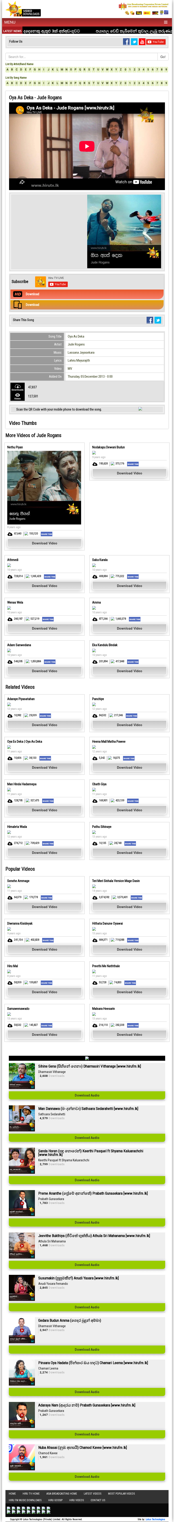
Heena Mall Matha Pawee (109, 741)
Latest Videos (92, 1493)
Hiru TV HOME (31, 1493)
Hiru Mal (12, 966)
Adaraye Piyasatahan (21, 699)
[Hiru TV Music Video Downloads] (23, 8)
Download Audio (87, 1095)
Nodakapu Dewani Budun (108, 447)
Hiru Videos (76, 1500)
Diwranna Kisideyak (20, 923)
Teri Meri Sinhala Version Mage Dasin (116, 881)
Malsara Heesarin (103, 1009)
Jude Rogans (76, 344)
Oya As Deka (76, 336)
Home (12, 1493)
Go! (163, 56)
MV (70, 369)
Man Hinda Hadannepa (21, 784)
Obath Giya (99, 784)
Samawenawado (18, 1009)
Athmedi (12, 560)
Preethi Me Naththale (106, 966)
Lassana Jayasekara (81, 352)
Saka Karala (100, 560)
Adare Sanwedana (19, 645)
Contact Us (98, 1500)
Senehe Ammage (18, 881)
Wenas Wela (15, 602)
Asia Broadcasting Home (61, 1493)
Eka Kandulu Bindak (105, 645)
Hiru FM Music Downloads (25, 1500)
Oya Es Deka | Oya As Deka (24, 741)
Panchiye (98, 699)
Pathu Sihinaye (101, 827)
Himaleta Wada (17, 827)
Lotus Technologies (155, 1519)
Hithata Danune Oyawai (107, 923)
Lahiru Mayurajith (79, 360)
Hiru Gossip (55, 1500)
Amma (96, 602)
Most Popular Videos (121, 1493)
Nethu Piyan (15, 447)
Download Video (44, 543)
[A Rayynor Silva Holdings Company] (144, 9)
